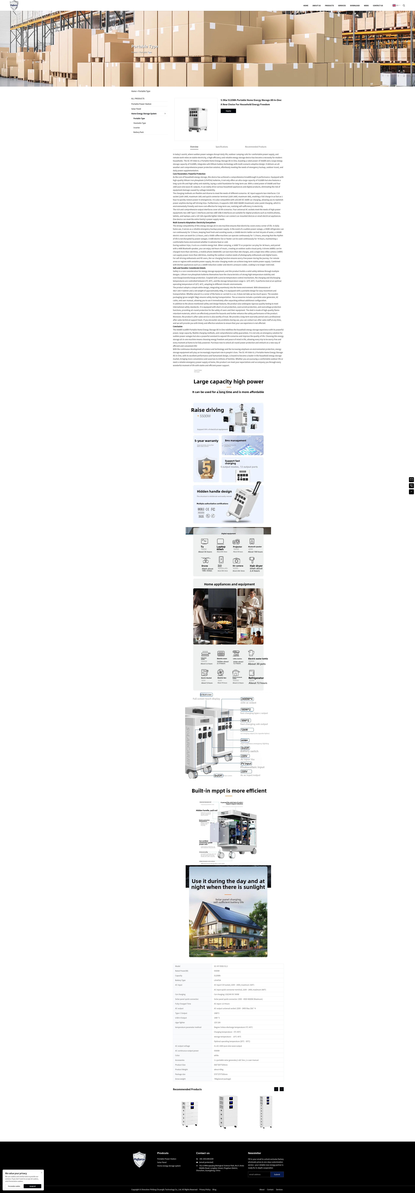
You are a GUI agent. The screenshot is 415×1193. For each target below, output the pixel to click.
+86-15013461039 (206, 1158)
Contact (270, 1189)
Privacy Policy (204, 1189)
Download (355, 5)
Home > (134, 91)
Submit (277, 1174)
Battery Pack (138, 132)
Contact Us (378, 5)
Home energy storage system (144, 113)
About (261, 1189)
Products (329, 5)
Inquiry (228, 111)
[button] (276, 1089)
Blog (214, 1189)
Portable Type (145, 52)
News (366, 5)
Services (342, 5)
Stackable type (139, 123)
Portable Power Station (141, 104)
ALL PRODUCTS (137, 98)
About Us (317, 5)
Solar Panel (136, 108)
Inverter (136, 127)
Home (305, 5)
